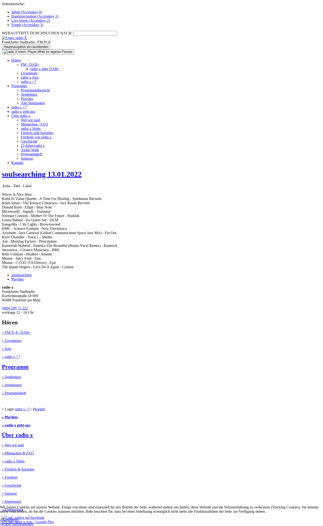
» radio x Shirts (13, 461)
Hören (16, 60)
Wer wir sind (30, 120)
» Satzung (9, 493)
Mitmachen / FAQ (34, 124)
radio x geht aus (23, 111)
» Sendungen (12, 385)
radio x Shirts (31, 129)
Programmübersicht (35, 90)
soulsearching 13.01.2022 (42, 174)
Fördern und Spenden (37, 133)
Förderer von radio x (36, 137)
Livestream (29, 73)
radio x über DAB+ (45, 69)
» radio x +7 (11, 357)
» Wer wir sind (13, 445)
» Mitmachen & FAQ (18, 453)
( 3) (27, 25)
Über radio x (20, 116)
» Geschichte (11, 485)
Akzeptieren (9, 519)
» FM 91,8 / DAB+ (16, 333)
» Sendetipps (11, 377)
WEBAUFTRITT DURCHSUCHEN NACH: (37, 33)
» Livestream (11, 341)
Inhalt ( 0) (26, 12)
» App (6, 349)
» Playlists (10, 417)
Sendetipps (29, 94)
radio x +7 (28, 82)
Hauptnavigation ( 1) (34, 16)
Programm (19, 86)
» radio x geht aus (16, 425)
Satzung (27, 158)
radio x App (30, 77)
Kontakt (17, 163)
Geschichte (29, 141)
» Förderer (9, 477)
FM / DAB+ (30, 65)
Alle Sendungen (33, 103)
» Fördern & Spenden (18, 469)
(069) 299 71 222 (15, 308)
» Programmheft (14, 393)
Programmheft (31, 154)
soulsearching (21, 275)
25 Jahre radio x (33, 146)
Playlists (27, 99)
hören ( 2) (30, 20)
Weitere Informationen (16, 524)
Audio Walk (30, 150)
